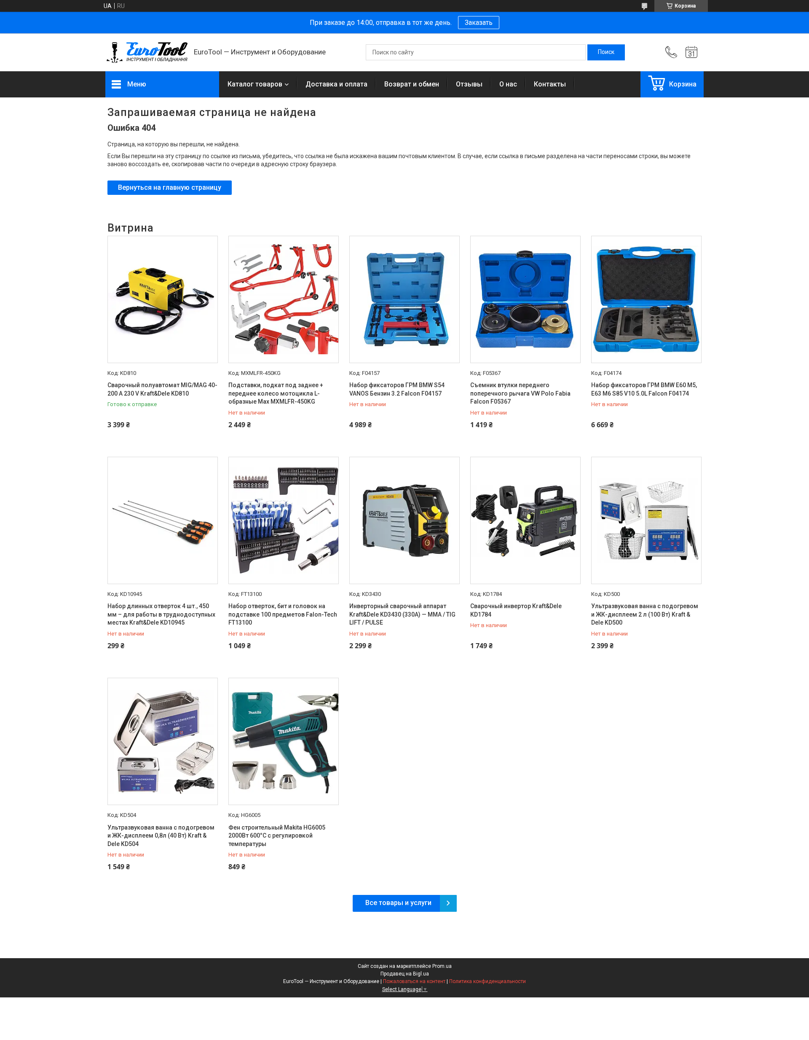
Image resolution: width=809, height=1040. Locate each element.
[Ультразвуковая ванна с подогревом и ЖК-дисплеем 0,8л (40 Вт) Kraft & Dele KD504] (162, 741)
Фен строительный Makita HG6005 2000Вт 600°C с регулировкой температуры (276, 835)
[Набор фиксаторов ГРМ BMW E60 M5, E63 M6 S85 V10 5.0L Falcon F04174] (646, 299)
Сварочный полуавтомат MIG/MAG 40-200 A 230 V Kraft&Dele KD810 (162, 389)
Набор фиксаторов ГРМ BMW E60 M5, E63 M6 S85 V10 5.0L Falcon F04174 (644, 389)
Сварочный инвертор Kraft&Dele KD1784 (516, 610)
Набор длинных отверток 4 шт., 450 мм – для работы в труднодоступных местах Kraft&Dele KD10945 (161, 614)
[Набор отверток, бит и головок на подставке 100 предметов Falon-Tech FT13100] (283, 520)
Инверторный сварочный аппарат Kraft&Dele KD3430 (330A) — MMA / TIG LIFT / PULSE (402, 614)
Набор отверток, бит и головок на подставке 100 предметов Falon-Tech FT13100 (282, 614)
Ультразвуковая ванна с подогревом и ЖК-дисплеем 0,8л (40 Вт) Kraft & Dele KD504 (160, 835)
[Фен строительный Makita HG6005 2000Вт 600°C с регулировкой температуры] (283, 741)
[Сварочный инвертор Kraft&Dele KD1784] (525, 520)
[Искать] (606, 52)
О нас (508, 84)
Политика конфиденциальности (487, 981)
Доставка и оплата (336, 84)
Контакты (550, 84)
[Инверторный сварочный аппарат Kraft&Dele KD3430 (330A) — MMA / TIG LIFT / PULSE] (404, 520)
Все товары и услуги (398, 903)
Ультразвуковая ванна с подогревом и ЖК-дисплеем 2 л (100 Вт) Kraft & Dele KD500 (644, 614)
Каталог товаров (255, 84)
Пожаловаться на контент (414, 981)
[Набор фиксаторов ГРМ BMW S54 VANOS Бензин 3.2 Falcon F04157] (404, 299)
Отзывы (469, 84)
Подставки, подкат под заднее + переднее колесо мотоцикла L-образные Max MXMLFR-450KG (275, 393)
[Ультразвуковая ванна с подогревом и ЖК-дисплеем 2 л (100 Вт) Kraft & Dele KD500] (646, 520)
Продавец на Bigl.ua (404, 974)
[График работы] (691, 52)
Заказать (479, 23)
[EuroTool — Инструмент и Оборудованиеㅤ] (145, 52)
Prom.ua (442, 966)
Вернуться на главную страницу (169, 187)
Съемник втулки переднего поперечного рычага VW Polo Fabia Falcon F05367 (520, 393)
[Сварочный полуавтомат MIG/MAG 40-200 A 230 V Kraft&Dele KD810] (162, 299)
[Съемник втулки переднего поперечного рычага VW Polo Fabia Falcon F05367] (525, 299)
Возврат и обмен (411, 84)
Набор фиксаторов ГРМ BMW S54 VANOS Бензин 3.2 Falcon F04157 (397, 389)
